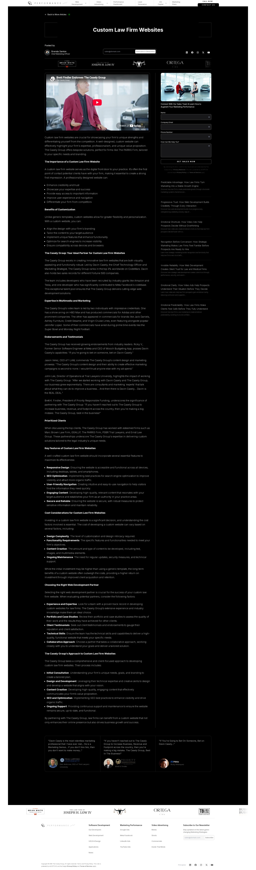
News (91, 853)
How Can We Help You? (170, 142)
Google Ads (124, 830)
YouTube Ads (125, 847)
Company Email (167, 122)
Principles (182, 865)
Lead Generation (142, 3)
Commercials (157, 841)
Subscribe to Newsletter (145, 51)
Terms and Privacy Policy (85, 864)
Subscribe (209, 838)
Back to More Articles (57, 14)
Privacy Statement (179, 169)
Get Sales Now (186, 162)
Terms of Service (195, 172)
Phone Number (167, 132)
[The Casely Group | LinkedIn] (187, 52)
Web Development (96, 835)
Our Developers (95, 830)
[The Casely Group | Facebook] (192, 52)
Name (163, 113)
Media (154, 830)
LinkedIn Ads (125, 841)
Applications (93, 847)
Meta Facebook (126, 835)
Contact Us (208, 5)
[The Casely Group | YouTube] (208, 52)
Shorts (154, 835)
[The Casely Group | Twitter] (203, 52)
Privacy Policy (181, 172)
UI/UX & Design (95, 841)
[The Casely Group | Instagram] (198, 52)
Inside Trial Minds (158, 847)
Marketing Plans (176, 3)
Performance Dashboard (118, 3)
